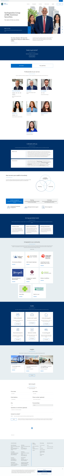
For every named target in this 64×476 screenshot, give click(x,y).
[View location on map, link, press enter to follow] (32, 429)
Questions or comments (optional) (19, 407)
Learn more (13, 264)
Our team (21, 65)
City (12, 403)
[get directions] (32, 428)
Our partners (43, 65)
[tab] (14, 201)
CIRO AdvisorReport (42, 449)
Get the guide (18, 339)
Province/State (36, 403)
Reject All (44, 469)
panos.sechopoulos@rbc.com (25, 464)
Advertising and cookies (42, 455)
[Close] (62, 469)
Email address (14, 397)
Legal (40, 446)
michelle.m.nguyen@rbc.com (14, 464)
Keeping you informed (50, 448)
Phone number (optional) (38, 397)
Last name (35, 391)
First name (13, 391)
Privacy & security (42, 445)
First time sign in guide (50, 446)
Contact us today (32, 56)
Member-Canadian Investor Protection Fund (42, 452)
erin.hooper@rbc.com (13, 459)
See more (32, 375)
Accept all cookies (44, 471)
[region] (32, 429)
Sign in (48, 445)
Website (34, 450)
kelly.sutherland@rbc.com (24, 459)
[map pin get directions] (32, 428)
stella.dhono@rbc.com (24, 454)
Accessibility (41, 448)
